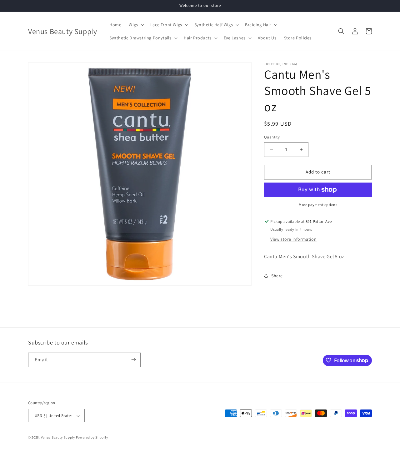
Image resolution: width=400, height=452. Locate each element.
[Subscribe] (133, 359)
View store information (293, 239)
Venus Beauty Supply (58, 437)
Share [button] (277, 276)
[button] (135, 24)
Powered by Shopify (92, 437)
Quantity (272, 137)
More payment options (318, 204)
